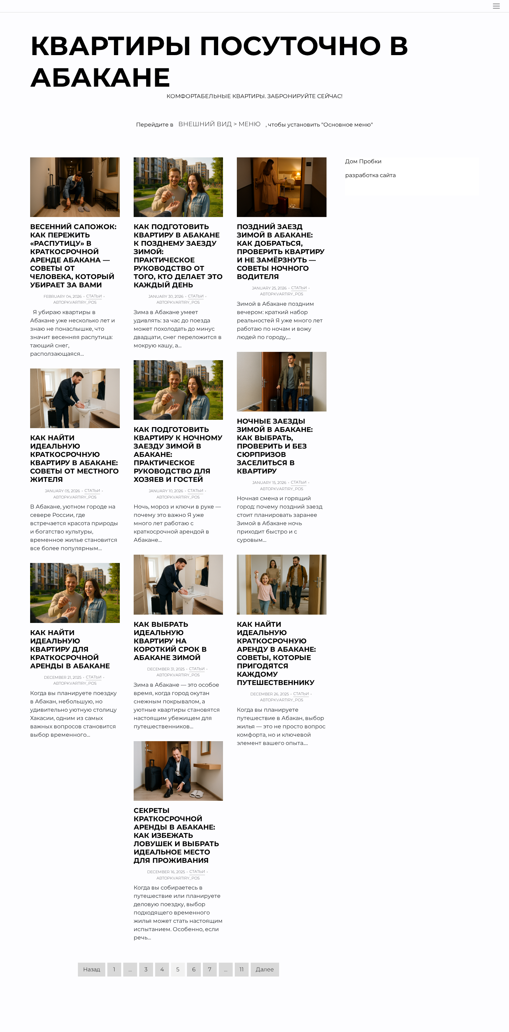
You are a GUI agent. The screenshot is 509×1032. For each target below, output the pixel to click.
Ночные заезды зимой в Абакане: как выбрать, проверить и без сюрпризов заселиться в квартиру (275, 446)
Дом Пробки (363, 161)
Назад (91, 969)
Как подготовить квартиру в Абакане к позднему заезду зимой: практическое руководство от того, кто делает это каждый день (178, 256)
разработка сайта (370, 175)
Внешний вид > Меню (219, 124)
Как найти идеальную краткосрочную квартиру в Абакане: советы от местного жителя (74, 459)
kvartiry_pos (82, 302)
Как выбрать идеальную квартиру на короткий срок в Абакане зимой (170, 641)
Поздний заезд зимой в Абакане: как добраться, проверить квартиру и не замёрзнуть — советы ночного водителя (280, 252)
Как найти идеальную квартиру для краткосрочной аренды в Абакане (70, 649)
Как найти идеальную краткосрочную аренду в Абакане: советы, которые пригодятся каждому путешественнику (276, 653)
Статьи (94, 296)
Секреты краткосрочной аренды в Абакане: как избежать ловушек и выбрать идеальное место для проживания (176, 835)
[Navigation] (496, 6)
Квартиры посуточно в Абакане (219, 61)
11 (242, 969)
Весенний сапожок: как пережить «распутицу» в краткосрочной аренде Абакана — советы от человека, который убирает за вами (73, 256)
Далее (265, 969)
